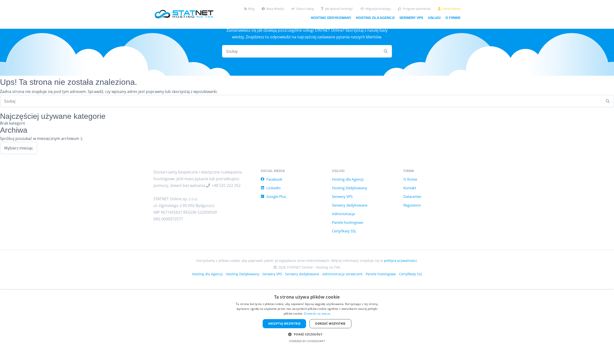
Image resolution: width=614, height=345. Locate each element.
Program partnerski (417, 8)
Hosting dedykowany (331, 18)
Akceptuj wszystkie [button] (284, 324)
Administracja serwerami (342, 274)
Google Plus (276, 196)
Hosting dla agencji (375, 18)
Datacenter (412, 196)
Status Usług (305, 8)
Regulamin (412, 205)
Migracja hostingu (378, 8)
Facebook (274, 179)
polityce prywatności (400, 260)
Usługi (434, 18)
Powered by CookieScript (307, 341)
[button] (307, 334)
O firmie (452, 18)
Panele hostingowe (347, 222)
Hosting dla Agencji (348, 179)
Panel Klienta (451, 8)
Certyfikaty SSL (344, 231)
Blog (251, 8)
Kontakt (409, 187)
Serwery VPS (411, 18)
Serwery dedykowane (349, 205)
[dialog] (307, 317)
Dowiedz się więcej (317, 313)
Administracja (343, 213)
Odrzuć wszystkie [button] (330, 324)
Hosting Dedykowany (349, 187)
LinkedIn (273, 187)
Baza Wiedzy (275, 8)
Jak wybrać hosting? (339, 8)
